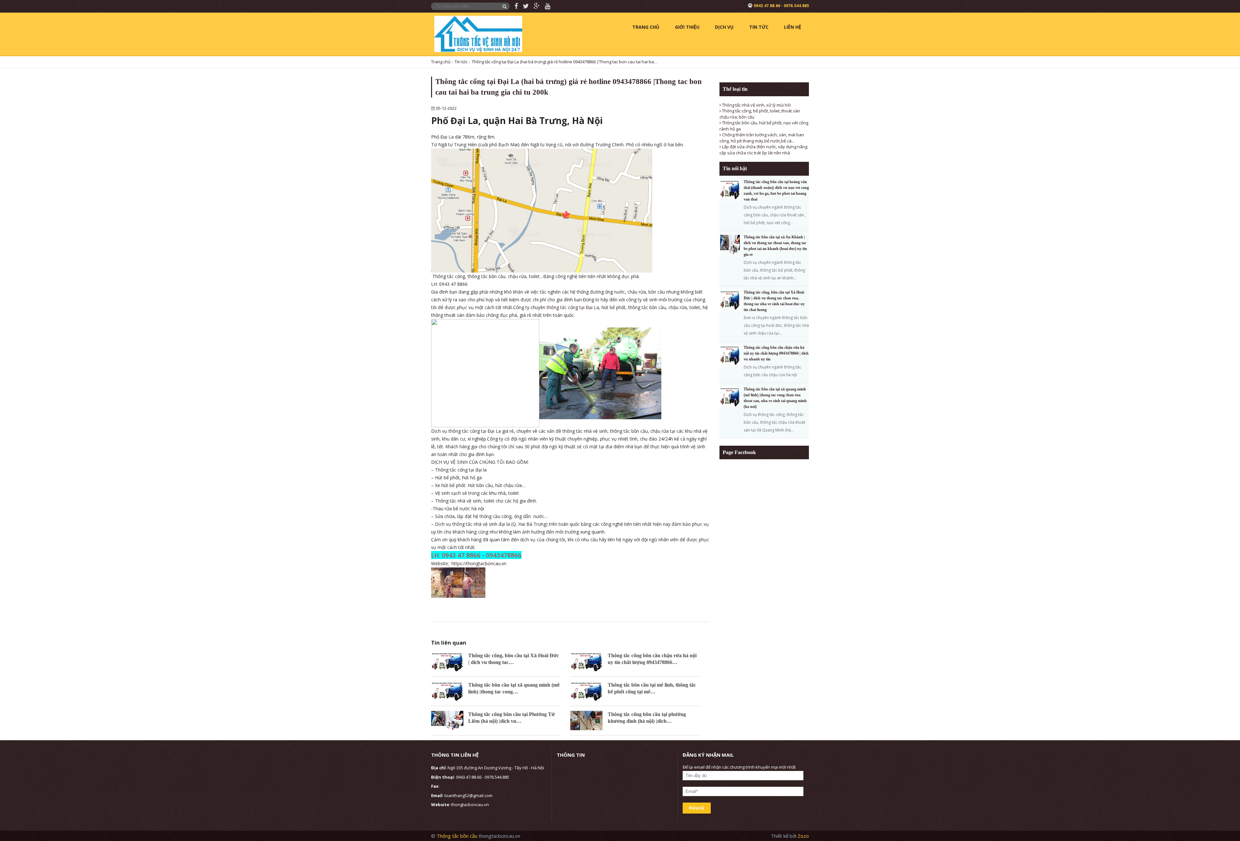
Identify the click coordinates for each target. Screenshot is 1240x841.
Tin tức (759, 27)
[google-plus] (534, 6)
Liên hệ (792, 27)
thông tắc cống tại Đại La (573, 307)
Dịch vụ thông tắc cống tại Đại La (466, 431)
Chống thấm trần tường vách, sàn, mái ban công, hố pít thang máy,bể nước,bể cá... (761, 138)
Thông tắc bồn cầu (458, 836)
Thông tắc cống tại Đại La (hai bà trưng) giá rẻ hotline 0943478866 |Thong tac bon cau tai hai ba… (564, 62)
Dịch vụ (724, 27)
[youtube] (545, 6)
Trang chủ (645, 27)
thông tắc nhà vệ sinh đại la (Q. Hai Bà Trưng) (500, 524)
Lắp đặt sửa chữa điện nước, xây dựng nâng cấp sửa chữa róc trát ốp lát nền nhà (763, 150)
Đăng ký (696, 808)
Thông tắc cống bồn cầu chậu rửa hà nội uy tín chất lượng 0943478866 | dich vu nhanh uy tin (776, 353)
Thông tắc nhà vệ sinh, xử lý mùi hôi (756, 105)
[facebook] (514, 6)
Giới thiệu (687, 27)
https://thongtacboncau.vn (478, 563)
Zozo (803, 836)
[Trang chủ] (478, 33)
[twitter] (523, 6)
